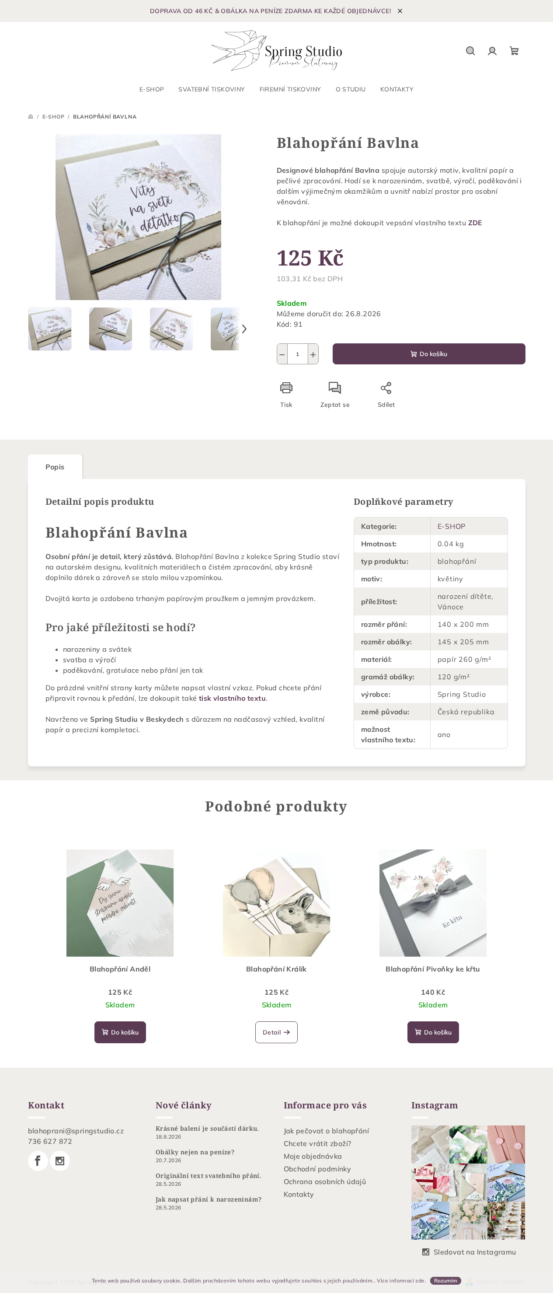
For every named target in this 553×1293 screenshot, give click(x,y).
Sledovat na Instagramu (475, 1252)
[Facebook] (38, 1161)
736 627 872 (50, 1141)
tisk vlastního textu (232, 698)
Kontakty (299, 1194)
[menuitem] (151, 89)
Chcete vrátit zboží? (317, 1143)
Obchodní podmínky (317, 1168)
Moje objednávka (313, 1156)
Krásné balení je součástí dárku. (207, 1128)
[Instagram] (60, 1161)
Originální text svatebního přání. (208, 1176)
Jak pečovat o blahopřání (326, 1130)
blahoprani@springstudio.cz (76, 1130)
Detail (272, 1032)
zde (419, 1280)
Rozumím (445, 1280)
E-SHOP (452, 526)
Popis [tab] (55, 466)
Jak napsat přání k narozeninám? (208, 1199)
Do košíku (433, 354)
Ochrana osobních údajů (325, 1181)
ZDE (475, 222)
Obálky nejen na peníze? (195, 1152)
